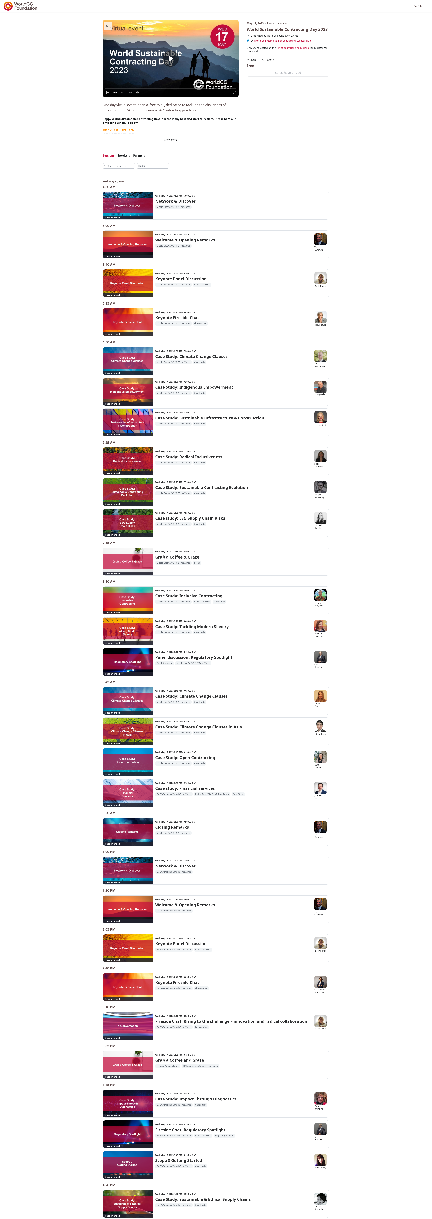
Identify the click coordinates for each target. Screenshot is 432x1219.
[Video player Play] (171, 58)
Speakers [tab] (124, 155)
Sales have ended (288, 73)
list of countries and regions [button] (293, 47)
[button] (268, 60)
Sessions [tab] (108, 155)
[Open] (166, 166)
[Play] (107, 92)
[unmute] (137, 92)
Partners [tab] (139, 155)
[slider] (170, 88)
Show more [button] (170, 139)
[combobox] (150, 166)
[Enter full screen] (234, 92)
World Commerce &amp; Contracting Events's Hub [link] (282, 40)
